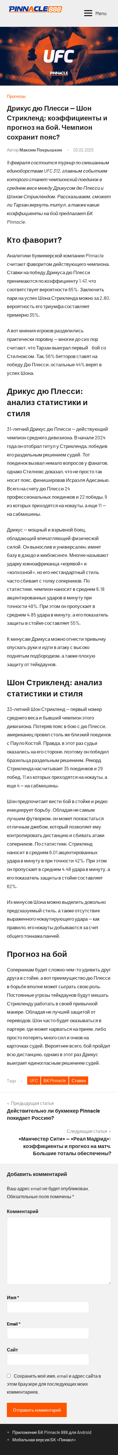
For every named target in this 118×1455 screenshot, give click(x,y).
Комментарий (22, 1211)
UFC (34, 1080)
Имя (13, 1297)
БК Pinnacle (55, 1080)
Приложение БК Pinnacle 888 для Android (51, 1432)
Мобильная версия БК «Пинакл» (44, 1439)
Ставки (79, 1080)
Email (13, 1323)
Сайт (12, 1349)
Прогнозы (16, 96)
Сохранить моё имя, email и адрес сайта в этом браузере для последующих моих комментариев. (54, 1384)
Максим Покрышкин (40, 149)
